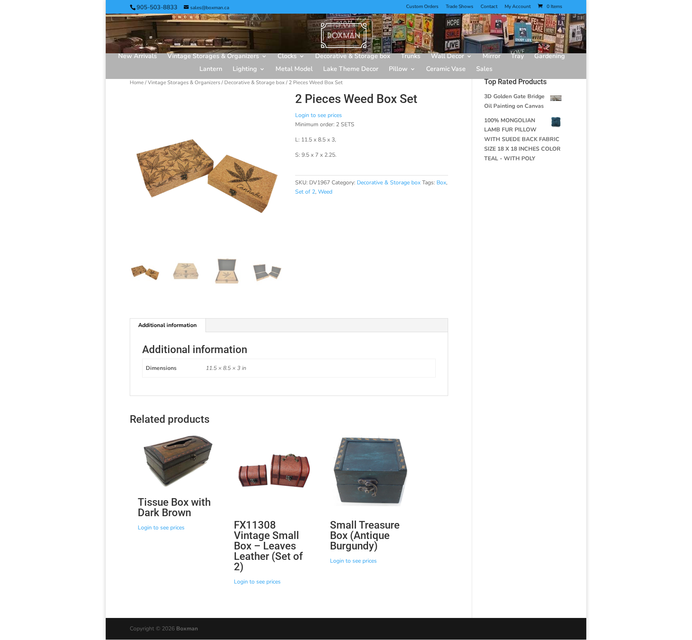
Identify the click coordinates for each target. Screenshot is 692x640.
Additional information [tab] (167, 325)
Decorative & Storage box (352, 57)
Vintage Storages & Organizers (213, 57)
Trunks (410, 57)
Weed (325, 192)
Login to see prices (318, 115)
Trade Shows (459, 7)
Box (441, 182)
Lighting (245, 69)
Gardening (549, 57)
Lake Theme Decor (350, 69)
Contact (489, 7)
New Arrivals (137, 57)
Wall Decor (447, 57)
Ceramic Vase (446, 69)
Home (137, 82)
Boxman (187, 628)
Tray (517, 57)
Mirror (492, 57)
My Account (518, 7)
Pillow (398, 69)
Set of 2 (305, 192)
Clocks (287, 57)
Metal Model (294, 69)
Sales (484, 69)
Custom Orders (422, 7)
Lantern (210, 69)
